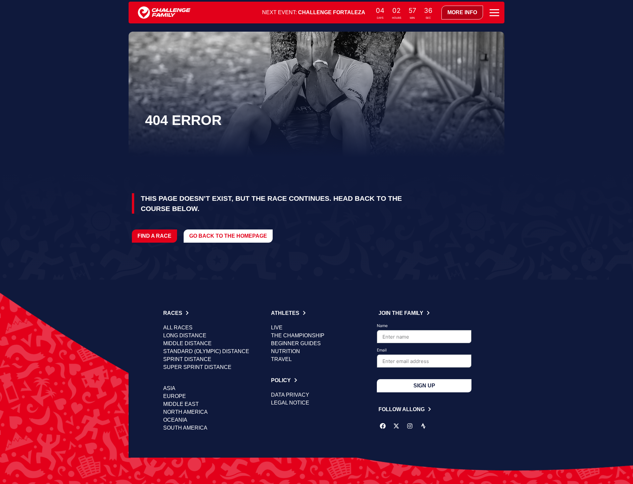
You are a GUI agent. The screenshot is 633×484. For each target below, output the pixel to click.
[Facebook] (383, 426)
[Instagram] (410, 426)
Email (382, 350)
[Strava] (423, 426)
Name (382, 326)
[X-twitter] (396, 426)
